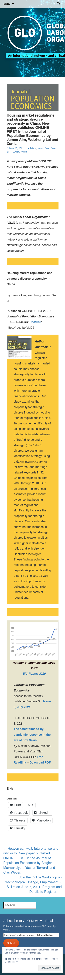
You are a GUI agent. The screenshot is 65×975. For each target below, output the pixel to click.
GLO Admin (21, 151)
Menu (7, 3)
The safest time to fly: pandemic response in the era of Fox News (32, 734)
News (41, 148)
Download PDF (40, 762)
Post (47, 148)
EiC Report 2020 (34, 673)
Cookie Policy (11, 961)
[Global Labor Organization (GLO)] (32, 39)
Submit (11, 943)
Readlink (35, 321)
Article (33, 148)
